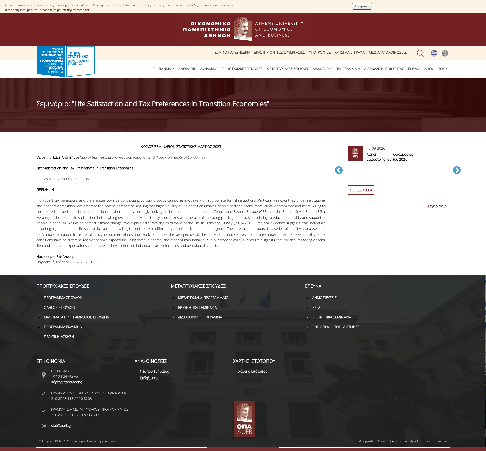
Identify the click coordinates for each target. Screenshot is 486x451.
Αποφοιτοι (434, 68)
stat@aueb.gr (61, 425)
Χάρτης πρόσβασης (66, 382)
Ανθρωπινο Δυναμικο (198, 68)
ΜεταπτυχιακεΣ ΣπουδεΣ (288, 68)
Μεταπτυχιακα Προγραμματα (203, 297)
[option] (398, 173)
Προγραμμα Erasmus (63, 326)
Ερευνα (414, 68)
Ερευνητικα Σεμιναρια (197, 307)
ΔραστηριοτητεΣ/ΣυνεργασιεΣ (279, 52)
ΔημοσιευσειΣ (324, 297)
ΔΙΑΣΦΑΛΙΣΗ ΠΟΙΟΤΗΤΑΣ (384, 68)
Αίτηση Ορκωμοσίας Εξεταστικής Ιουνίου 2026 (390, 157)
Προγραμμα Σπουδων (63, 297)
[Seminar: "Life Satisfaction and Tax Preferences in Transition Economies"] (445, 55)
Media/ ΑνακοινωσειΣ (388, 52)
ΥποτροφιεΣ (320, 52)
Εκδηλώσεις (149, 377)
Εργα (316, 307)
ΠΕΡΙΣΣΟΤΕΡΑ (361, 190)
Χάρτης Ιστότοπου (252, 371)
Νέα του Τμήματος (154, 371)
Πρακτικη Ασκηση (59, 336)
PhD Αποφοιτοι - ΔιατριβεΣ (335, 326)
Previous (339, 170)
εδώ (87, 10)
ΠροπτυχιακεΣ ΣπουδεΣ (242, 68)
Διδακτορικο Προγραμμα (335, 68)
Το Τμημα (162, 68)
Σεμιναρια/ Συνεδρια (232, 52)
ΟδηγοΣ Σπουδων (59, 307)
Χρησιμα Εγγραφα (350, 52)
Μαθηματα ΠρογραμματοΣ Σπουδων (76, 317)
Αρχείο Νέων (437, 206)
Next (457, 170)
